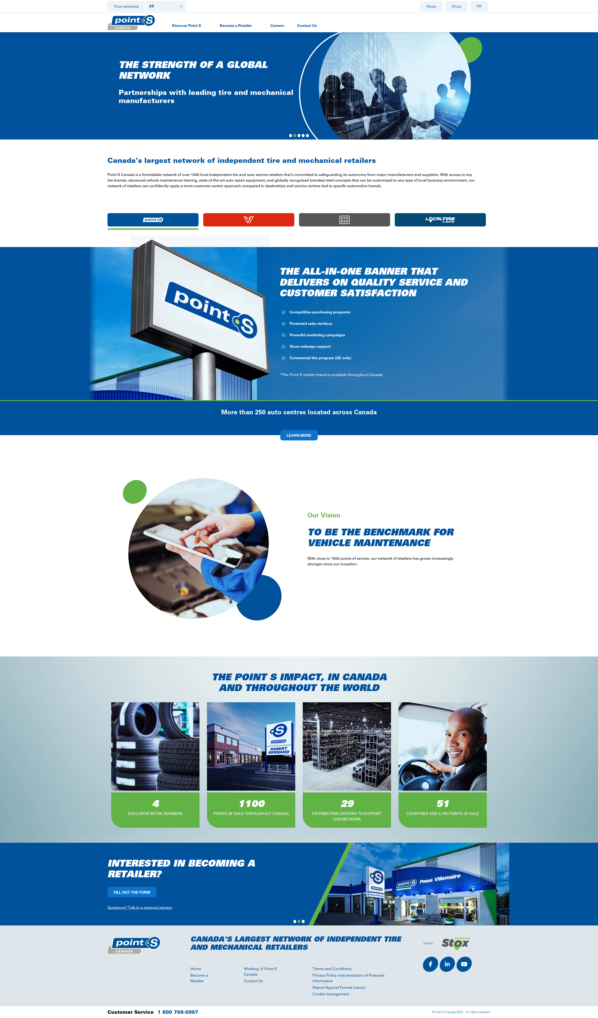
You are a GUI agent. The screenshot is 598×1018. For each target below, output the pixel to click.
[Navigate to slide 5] (307, 135)
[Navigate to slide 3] (299, 135)
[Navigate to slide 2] (294, 135)
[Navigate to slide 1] (290, 135)
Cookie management (331, 994)
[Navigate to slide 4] (303, 135)
